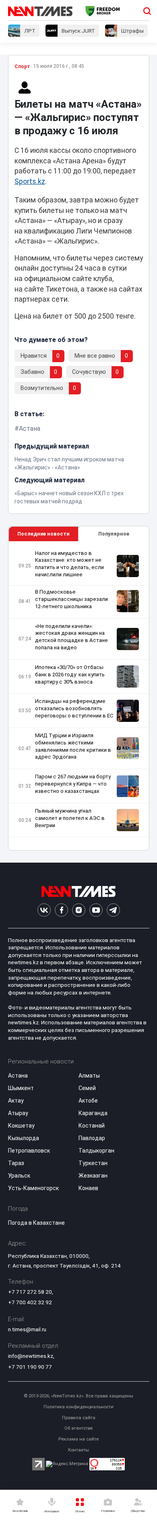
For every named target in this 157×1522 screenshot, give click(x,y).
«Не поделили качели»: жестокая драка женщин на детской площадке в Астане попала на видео (71, 637)
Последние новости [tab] (43, 534)
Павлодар (91, 1138)
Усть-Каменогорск (33, 1188)
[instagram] (78, 910)
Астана (29, 428)
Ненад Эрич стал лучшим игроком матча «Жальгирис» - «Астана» (69, 463)
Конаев (88, 1188)
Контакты (78, 1450)
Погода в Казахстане (36, 1223)
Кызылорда (23, 1138)
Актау (16, 1100)
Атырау (18, 1113)
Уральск (19, 1175)
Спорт (22, 66)
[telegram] (113, 910)
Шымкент (21, 1088)
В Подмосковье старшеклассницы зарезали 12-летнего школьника (71, 599)
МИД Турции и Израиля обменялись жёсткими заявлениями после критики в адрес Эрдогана (73, 746)
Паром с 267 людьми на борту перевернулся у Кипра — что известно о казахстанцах (73, 784)
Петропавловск (29, 1150)
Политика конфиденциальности (78, 1406)
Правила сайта (78, 1417)
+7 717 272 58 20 (30, 1291)
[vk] (44, 910)
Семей (87, 1088)
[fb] (61, 910)
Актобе (88, 1100)
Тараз (16, 1163)
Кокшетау (21, 1125)
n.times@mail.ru (27, 1329)
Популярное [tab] (113, 534)
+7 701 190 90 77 (30, 1367)
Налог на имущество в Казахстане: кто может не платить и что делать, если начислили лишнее (69, 564)
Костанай (91, 1125)
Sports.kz (29, 181)
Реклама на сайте (78, 1439)
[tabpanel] (78, 696)
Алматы (89, 1075)
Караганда (92, 1113)
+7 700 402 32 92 (30, 1302)
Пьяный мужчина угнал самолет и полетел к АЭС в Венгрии (70, 818)
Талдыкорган (96, 1150)
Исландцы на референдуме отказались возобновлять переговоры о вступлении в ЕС (74, 708)
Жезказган (92, 1175)
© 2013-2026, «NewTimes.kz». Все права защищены (78, 1396)
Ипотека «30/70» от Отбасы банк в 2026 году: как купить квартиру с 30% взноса (70, 674)
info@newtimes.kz (30, 1356)
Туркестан (92, 1163)
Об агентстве (78, 1428)
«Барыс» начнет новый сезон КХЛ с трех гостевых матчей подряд (69, 497)
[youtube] (96, 910)
